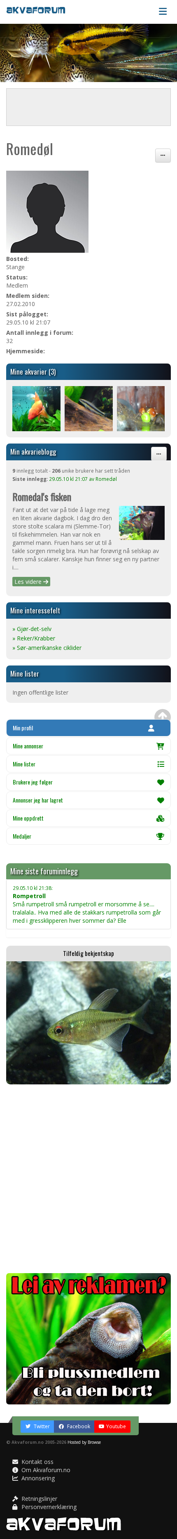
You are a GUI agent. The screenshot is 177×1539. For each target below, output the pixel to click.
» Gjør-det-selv (31, 629)
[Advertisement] (88, 1179)
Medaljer (22, 836)
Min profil (23, 727)
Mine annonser (28, 745)
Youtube (116, 1426)
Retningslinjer (38, 1498)
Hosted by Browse (84, 1442)
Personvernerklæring (48, 1507)
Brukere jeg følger (33, 782)
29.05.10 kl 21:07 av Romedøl (83, 479)
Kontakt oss (37, 1462)
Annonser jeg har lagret (38, 800)
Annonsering (37, 1478)
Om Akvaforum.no (45, 1470)
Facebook (78, 1426)
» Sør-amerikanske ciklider (47, 648)
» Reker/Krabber (33, 638)
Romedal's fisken (41, 496)
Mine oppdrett (28, 818)
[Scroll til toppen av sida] (162, 717)
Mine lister (24, 763)
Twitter (41, 1426)
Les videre (28, 581)
